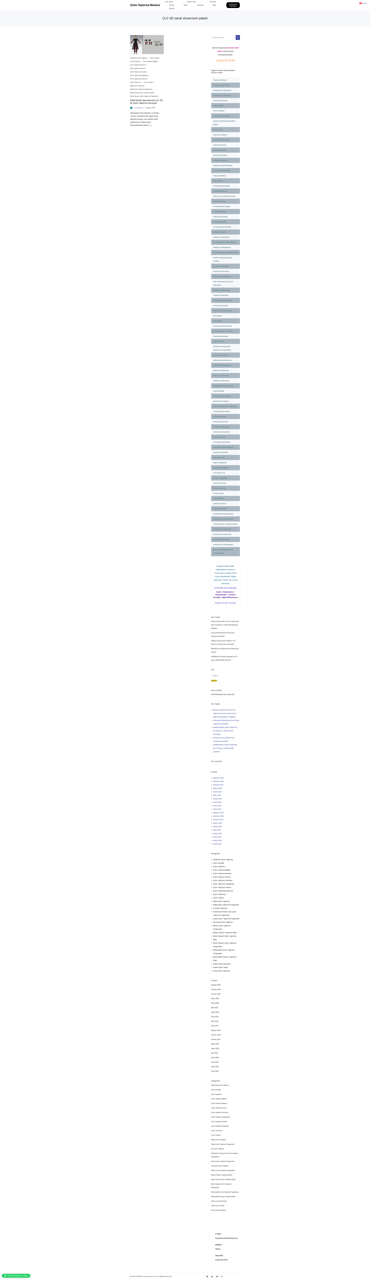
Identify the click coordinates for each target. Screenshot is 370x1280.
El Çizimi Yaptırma (220, 908)
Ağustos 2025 (218, 813)
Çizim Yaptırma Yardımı (222, 887)
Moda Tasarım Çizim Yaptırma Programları (144, 96)
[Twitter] (217, 1276)
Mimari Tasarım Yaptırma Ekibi (225, 933)
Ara (238, 37)
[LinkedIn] (212, 1276)
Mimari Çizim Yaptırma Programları (223, 1170)
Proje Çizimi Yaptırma (221, 971)
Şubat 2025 (217, 833)
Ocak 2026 (217, 802)
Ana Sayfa (169, 2)
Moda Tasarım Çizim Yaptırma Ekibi (142, 93)
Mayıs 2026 (217, 788)
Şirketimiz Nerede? (233, 5)
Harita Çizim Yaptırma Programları (226, 919)
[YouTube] (207, 1276)
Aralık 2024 (217, 840)
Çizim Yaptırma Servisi (138, 68)
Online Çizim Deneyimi (222, 964)
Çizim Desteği (154, 58)
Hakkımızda (191, 2)
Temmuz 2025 (218, 816)
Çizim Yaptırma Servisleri (138, 72)
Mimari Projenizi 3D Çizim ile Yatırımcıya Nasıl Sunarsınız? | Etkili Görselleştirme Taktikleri (225, 625)
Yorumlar (200, 5)
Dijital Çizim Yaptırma (137, 86)
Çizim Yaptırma (135, 61)
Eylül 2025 (217, 809)
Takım (185, 5)
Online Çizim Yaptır (220, 967)
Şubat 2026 (217, 799)
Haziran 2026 (218, 785)
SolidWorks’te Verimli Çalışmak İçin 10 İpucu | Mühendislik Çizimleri (225, 748)
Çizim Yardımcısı (136, 82)
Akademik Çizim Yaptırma (139, 58)
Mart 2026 (217, 795)
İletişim (171, 8)
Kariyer (171, 5)
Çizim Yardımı (149, 82)
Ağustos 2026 (218, 778)
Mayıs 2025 (217, 823)
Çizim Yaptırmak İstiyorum (139, 79)
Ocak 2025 (217, 837)
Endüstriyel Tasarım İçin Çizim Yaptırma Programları (224, 1155)
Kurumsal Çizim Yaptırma (223, 922)
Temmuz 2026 (218, 781)
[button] (16, 1276)
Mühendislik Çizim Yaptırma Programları (225, 1192)
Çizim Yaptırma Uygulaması (139, 75)
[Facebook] (222, 1276)
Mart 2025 (217, 830)
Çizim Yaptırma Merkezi (145, 5)
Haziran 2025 (218, 820)
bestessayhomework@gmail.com (226, 1238)
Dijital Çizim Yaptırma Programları (141, 89)
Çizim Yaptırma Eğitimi (150, 61)
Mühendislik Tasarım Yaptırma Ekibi (223, 1196)
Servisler (213, 2)
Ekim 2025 (217, 806)
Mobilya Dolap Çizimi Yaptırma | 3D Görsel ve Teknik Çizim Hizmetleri (225, 730)
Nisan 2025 (217, 827)
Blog (214, 5)
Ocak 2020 (217, 844)
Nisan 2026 (217, 792)
